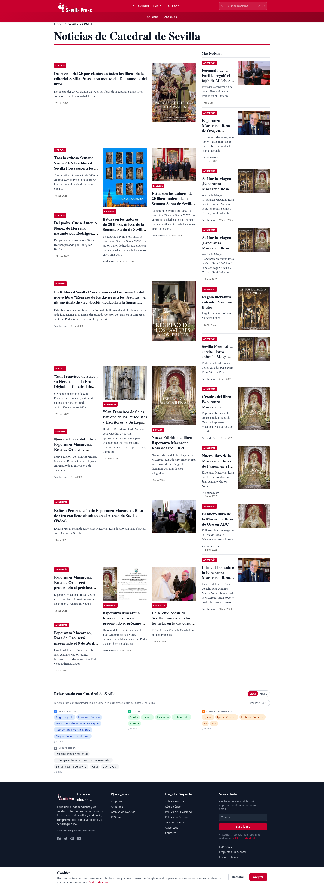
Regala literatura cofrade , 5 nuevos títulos (217, 302)
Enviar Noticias (228, 857)
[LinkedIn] (79, 838)
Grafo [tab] (263, 693)
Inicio (57, 23)
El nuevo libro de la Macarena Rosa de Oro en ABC (217, 519)
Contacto (170, 833)
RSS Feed (116, 817)
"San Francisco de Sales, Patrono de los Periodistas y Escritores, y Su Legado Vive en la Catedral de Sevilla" (125, 422)
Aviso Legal (172, 827)
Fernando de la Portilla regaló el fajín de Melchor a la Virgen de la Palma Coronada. (217, 80)
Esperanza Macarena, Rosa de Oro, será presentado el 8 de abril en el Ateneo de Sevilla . (74, 640)
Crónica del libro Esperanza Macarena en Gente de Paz (216, 404)
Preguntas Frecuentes (233, 852)
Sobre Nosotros (174, 801)
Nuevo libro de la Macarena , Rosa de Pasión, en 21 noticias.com (216, 463)
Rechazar (238, 877)
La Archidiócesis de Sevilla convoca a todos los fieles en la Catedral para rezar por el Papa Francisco (171, 623)
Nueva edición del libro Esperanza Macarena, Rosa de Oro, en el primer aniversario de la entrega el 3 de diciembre (75, 449)
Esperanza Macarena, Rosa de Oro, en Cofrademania (216, 128)
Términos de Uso (175, 822)
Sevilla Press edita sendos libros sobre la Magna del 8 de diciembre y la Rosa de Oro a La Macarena (218, 359)
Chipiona (152, 17)
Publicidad (225, 846)
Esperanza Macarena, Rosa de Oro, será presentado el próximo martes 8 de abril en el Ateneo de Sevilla (122, 623)
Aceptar (258, 877)
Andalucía (170, 17)
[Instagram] (72, 838)
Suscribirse (243, 826)
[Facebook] (59, 838)
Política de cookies (99, 882)
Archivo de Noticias (123, 812)
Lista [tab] (253, 693)
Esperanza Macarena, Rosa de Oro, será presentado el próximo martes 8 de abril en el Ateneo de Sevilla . (73, 587)
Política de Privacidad (178, 812)
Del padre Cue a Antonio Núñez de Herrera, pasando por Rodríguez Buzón (75, 230)
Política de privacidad (244, 838)
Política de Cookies (176, 817)
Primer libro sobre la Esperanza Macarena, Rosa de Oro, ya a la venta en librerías (218, 577)
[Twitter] (66, 838)
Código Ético (173, 806)
